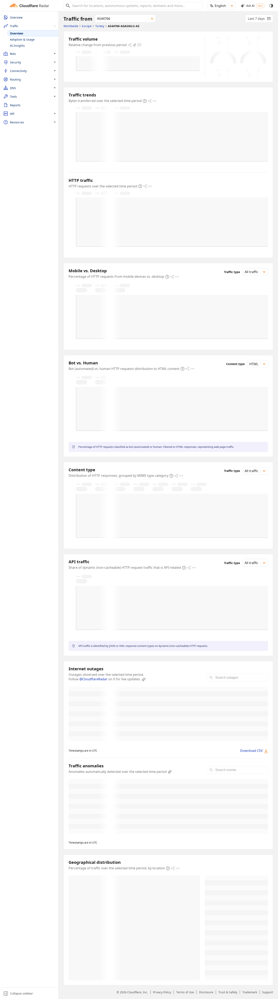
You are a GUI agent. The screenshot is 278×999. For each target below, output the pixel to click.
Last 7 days (260, 19)
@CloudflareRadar (93, 679)
